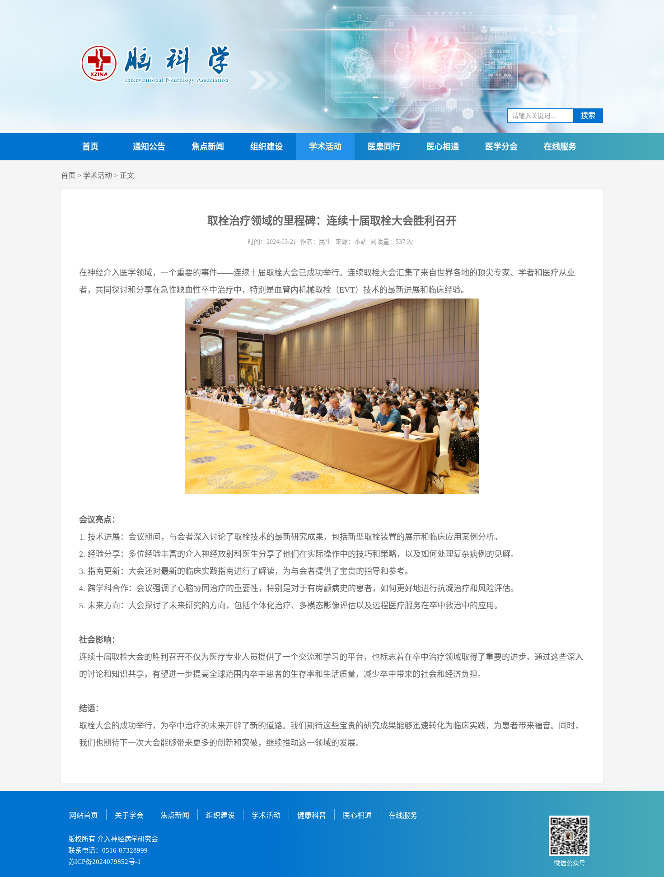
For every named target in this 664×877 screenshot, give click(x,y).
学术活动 (325, 146)
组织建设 (266, 146)
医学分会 (501, 146)
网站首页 (83, 815)
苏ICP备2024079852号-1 (104, 861)
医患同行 (384, 146)
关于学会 (129, 815)
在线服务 (560, 146)
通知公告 (149, 146)
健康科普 (311, 815)
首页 (90, 146)
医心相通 (442, 146)
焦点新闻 (208, 146)
